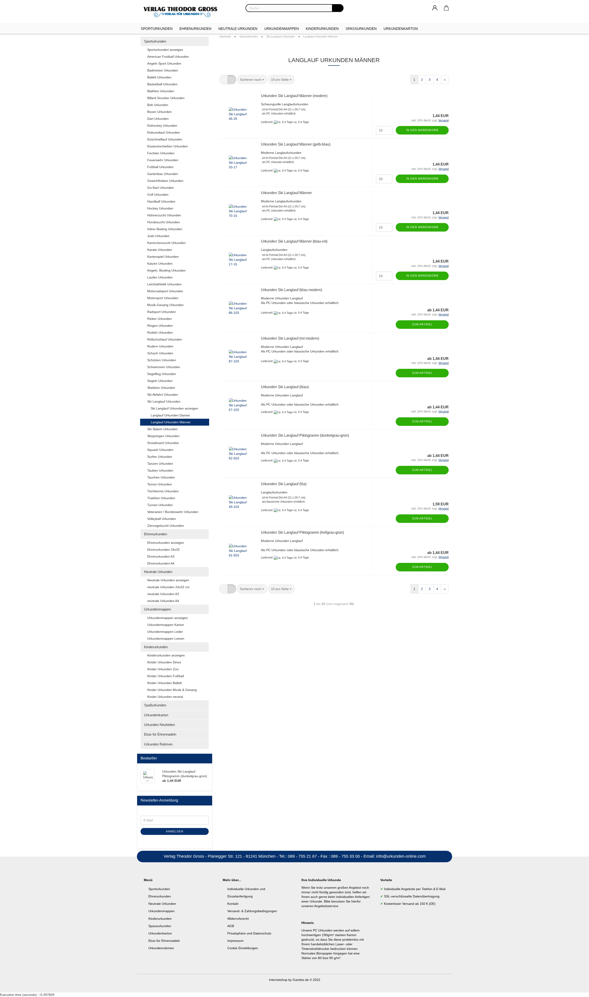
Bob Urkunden (157, 105)
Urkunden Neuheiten (159, 725)
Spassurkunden (159, 926)
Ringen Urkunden (160, 325)
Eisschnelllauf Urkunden (164, 139)
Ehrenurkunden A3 (160, 556)
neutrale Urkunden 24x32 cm (168, 587)
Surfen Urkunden (159, 456)
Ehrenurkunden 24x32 (163, 549)
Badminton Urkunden (162, 70)
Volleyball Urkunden (161, 519)
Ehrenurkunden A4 (160, 563)
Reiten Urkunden (159, 319)
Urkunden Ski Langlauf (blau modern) (291, 290)
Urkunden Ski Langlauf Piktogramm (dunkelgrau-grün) (305, 435)
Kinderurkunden (322, 29)
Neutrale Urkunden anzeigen (168, 580)
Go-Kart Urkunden (160, 187)
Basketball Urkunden (162, 84)
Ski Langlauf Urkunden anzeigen (174, 408)
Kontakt (232, 903)
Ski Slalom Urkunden (162, 429)
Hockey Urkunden (160, 208)
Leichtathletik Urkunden (164, 284)
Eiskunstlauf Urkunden (163, 132)
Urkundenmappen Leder (165, 631)
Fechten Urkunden (160, 153)
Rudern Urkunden (160, 346)
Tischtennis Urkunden (163, 491)
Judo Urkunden (158, 236)
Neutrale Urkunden (237, 29)
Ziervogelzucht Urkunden (165, 525)
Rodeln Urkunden (160, 332)
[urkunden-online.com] (182, 11)
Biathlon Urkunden (160, 91)
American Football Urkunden (168, 56)
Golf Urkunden (157, 194)
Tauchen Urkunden (161, 477)
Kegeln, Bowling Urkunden (166, 270)
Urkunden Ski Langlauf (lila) (283, 484)
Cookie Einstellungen (242, 948)
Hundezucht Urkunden (163, 222)
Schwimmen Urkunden (163, 367)
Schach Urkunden (160, 353)
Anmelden (174, 831)
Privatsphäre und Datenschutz (249, 933)
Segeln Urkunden (160, 381)
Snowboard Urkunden (163, 443)
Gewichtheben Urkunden (165, 181)
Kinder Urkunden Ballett (164, 683)
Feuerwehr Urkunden (162, 160)
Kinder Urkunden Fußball (165, 676)
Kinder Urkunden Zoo (163, 669)
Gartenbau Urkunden (162, 174)
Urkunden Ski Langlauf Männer (286, 193)
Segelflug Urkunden (161, 374)
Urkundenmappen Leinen (165, 638)
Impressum (235, 941)
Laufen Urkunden (160, 277)
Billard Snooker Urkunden (166, 98)
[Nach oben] (576, 990)
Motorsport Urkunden (162, 298)
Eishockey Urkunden (162, 125)
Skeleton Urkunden (161, 388)
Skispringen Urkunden (163, 436)
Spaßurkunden (361, 29)
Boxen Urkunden (159, 112)
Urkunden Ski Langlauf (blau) (285, 387)
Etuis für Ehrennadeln (160, 734)
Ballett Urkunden (159, 77)
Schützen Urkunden (161, 360)
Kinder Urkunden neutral (165, 697)
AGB (230, 926)
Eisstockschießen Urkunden (167, 146)
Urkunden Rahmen (158, 744)
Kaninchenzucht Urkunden (166, 243)
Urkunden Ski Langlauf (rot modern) (290, 338)
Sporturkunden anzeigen (165, 50)
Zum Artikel (422, 324)
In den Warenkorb (422, 130)
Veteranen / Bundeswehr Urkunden (172, 512)
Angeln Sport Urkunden (164, 63)
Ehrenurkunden (195, 29)
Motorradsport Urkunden (165, 291)
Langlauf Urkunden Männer (171, 422)
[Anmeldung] (435, 8)
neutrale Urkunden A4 (163, 601)
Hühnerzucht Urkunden (164, 215)
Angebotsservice (326, 906)
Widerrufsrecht (238, 918)
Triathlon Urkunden (161, 498)
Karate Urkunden (159, 250)
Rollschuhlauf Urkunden (164, 339)
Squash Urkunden (160, 450)
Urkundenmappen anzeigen (167, 618)
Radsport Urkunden (161, 312)
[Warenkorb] (446, 8)
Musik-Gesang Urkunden (165, 305)
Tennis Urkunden (159, 484)
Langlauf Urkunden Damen (170, 415)
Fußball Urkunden (160, 167)
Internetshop (278, 980)
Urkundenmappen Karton (165, 625)
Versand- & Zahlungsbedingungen (252, 911)
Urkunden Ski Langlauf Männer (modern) (294, 96)
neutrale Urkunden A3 (163, 594)
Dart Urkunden (158, 118)
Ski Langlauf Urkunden (163, 401)
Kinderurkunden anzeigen (166, 655)
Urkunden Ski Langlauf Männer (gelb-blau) (295, 144)
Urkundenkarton (401, 29)
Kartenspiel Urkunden (163, 256)
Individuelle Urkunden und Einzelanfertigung (246, 892)
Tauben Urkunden (160, 470)
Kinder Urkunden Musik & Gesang (172, 690)
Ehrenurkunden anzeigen (165, 542)
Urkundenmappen (281, 29)
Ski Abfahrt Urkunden (162, 394)
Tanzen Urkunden (160, 463)
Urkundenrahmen (161, 948)
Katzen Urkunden (160, 263)
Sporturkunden (157, 29)
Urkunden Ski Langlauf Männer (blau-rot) (294, 241)
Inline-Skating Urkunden (164, 229)
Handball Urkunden (161, 201)
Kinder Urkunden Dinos (164, 662)
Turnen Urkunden (160, 505)
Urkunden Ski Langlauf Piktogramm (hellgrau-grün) (302, 532)
